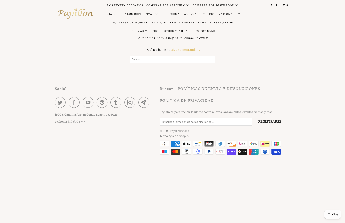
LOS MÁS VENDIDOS (145, 31)
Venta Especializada (188, 22)
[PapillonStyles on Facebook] (75, 102)
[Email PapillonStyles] (145, 102)
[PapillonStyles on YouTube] (89, 102)
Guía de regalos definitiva (128, 14)
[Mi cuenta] (271, 5)
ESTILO (157, 22)
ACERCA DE (193, 14)
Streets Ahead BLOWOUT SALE (189, 31)
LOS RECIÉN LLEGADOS (125, 5)
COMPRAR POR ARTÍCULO (166, 5)
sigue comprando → (185, 50)
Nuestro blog (221, 22)
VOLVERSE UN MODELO (130, 22)
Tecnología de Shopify (174, 136)
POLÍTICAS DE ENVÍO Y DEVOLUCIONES (219, 88)
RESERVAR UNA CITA (225, 14)
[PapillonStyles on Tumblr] (117, 102)
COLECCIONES (166, 14)
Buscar (166, 88)
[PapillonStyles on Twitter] (61, 102)
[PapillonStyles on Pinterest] (103, 102)
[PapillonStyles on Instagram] (131, 102)
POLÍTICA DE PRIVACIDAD (187, 100)
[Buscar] (277, 5)
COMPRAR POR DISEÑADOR (214, 5)
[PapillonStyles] (75, 13)
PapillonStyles (179, 131)
